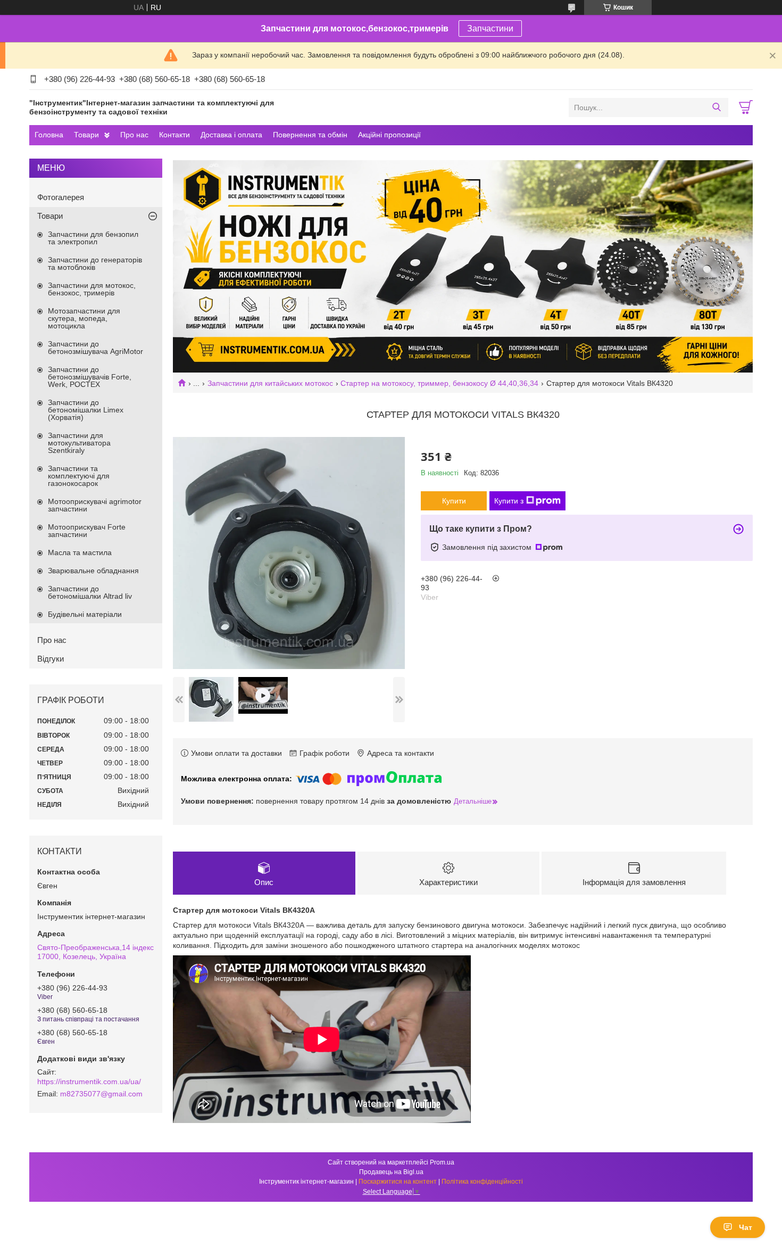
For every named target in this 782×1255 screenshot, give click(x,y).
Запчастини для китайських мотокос (270, 383)
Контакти (174, 134)
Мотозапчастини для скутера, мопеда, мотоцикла (84, 318)
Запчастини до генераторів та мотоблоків (95, 263)
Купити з (508, 501)
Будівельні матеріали (85, 614)
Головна (49, 134)
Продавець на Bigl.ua (391, 1172)
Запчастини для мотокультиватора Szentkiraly (79, 443)
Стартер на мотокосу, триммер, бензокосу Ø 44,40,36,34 (439, 383)
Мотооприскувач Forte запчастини (87, 531)
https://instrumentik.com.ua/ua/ (89, 1081)
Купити (454, 501)
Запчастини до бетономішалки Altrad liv (90, 592)
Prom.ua (442, 1162)
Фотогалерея (60, 197)
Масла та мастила (80, 552)
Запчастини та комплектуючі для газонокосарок (79, 476)
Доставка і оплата (231, 134)
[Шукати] (716, 107)
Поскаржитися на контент (398, 1181)
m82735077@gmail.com (101, 1093)
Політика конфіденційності (482, 1181)
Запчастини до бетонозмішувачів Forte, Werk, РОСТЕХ (89, 377)
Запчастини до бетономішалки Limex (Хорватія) (85, 410)
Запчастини (490, 28)
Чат (745, 1227)
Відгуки (50, 658)
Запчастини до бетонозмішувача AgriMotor (95, 348)
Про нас (134, 134)
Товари (86, 134)
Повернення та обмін (310, 134)
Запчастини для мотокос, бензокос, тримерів (92, 289)
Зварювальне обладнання (93, 570)
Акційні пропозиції (389, 134)
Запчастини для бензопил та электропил (93, 238)
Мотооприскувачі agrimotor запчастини (95, 505)
